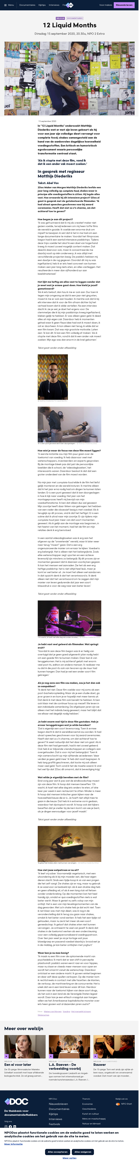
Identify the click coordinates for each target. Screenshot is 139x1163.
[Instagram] (6, 1126)
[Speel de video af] (69, 78)
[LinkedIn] (14, 1126)
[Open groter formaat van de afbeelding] (53, 377)
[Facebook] (10, 1126)
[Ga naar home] (69, 5)
